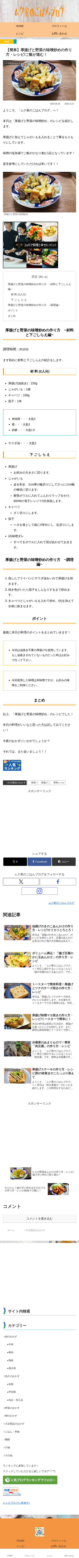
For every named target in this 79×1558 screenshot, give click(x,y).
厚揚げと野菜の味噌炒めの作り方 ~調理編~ (34, 304)
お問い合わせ (58, 1546)
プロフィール (58, 1540)
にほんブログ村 (12, 1494)
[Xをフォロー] (21, 881)
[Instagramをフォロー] (39, 891)
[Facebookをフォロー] (58, 881)
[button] (64, 862)
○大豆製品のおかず (16, 782)
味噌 (33, 782)
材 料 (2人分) (18, 294)
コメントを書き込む (39, 1218)
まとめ (12, 315)
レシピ (20, 1546)
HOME (20, 1540)
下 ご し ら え (19, 299)
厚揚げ (44, 782)
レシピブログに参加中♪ (16, 1502)
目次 (34, 276)
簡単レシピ (58, 782)
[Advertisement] (39, 820)
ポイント (13, 310)
